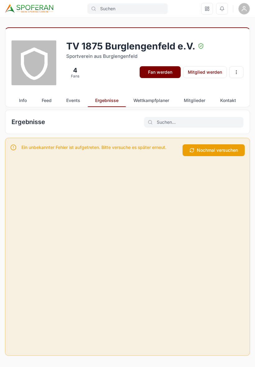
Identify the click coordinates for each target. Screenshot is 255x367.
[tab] (23, 100)
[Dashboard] (207, 9)
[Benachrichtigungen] (222, 9)
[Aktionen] (236, 72)
